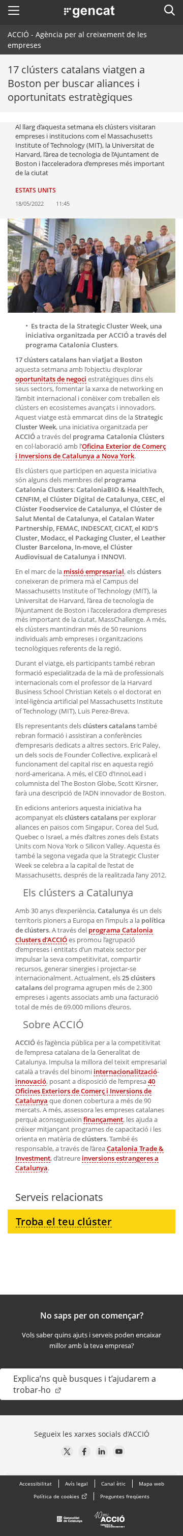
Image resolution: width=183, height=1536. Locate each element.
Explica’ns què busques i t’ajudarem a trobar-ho (84, 1384)
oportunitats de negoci (50, 378)
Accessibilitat (35, 1483)
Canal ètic (113, 1483)
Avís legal (76, 1483)
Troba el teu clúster (64, 1221)
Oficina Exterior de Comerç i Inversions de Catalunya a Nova (90, 451)
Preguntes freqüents (124, 1496)
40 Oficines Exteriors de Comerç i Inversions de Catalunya (85, 1091)
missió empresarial (94, 571)
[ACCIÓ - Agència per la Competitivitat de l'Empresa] (91, 1522)
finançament (103, 1119)
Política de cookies (56, 1496)
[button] (14, 10)
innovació (30, 1081)
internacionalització (125, 1071)
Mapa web (151, 1483)
